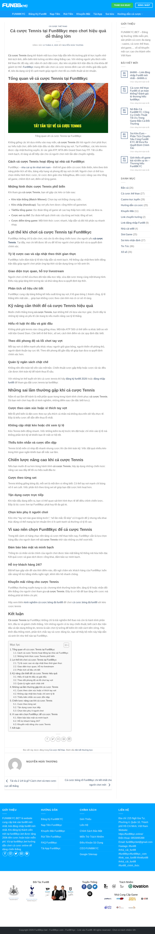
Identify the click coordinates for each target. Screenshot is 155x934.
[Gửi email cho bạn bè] (58, 739)
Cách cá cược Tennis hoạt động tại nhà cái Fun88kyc (42, 653)
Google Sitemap (88, 854)
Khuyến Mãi (83, 14)
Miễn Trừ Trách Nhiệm (92, 836)
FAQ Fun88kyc (49, 842)
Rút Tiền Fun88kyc (51, 836)
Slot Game (126, 234)
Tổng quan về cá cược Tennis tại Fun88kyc (33, 649)
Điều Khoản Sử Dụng (91, 842)
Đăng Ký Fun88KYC (52, 819)
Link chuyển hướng (131, 217)
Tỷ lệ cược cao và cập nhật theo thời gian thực (39, 663)
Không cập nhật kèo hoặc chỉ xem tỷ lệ (35, 694)
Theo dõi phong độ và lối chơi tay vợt (35, 680)
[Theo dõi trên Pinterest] (26, 853)
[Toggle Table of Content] (64, 645)
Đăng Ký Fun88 (37, 14)
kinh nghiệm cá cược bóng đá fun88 (43, 602)
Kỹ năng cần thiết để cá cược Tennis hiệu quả (34, 673)
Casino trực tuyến (130, 199)
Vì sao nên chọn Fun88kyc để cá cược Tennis (35, 714)
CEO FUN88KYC (89, 848)
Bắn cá (125, 188)
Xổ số (124, 252)
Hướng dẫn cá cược (129, 14)
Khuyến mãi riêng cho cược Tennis (34, 724)
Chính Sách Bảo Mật (91, 831)
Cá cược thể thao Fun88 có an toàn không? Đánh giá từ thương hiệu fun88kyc (139, 94)
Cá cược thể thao (58, 26)
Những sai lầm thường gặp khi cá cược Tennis (35, 687)
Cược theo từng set (26, 704)
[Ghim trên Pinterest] (63, 739)
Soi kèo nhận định (130, 240)
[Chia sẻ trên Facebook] (47, 739)
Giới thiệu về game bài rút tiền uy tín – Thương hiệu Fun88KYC (140, 162)
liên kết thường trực (84, 750)
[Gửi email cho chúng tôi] (21, 853)
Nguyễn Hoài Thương (73, 45)
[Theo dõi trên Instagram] (10, 853)
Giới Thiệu (85, 819)
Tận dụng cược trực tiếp (29, 707)
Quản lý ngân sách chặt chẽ (30, 683)
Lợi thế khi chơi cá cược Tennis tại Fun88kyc (34, 659)
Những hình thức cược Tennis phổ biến (36, 656)
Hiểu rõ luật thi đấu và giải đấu (32, 677)
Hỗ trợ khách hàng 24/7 (28, 721)
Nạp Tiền (55, 14)
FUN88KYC (18, 14)
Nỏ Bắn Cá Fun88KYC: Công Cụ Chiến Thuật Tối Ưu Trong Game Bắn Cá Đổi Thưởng (140, 116)
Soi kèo (110, 14)
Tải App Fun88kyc (51, 848)
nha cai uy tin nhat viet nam (36, 167)
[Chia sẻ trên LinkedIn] (69, 739)
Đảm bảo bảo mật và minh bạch (32, 718)
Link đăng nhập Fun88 (133, 223)
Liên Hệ (84, 825)
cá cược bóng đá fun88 (84, 602)
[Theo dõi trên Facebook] (5, 853)
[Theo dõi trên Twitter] (15, 853)
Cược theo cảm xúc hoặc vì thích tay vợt (36, 690)
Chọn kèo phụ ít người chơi (30, 711)
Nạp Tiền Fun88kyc (51, 825)
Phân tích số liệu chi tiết (28, 670)
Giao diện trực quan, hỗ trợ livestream (35, 666)
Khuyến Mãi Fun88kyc (53, 831)
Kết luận (16, 728)
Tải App (97, 14)
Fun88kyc (28, 67)
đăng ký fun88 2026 (76, 378)
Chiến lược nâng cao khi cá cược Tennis (32, 700)
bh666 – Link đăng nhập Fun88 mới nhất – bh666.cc (140, 75)
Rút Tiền (68, 14)
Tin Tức (125, 246)
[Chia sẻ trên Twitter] (52, 739)
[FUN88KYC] (15, 5)
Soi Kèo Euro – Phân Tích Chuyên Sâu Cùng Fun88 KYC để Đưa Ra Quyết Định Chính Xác (140, 140)
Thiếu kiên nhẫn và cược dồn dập (33, 697)
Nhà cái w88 (127, 228)
